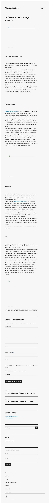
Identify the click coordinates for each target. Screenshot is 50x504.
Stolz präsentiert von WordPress (17, 500)
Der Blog (7, 476)
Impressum (7, 489)
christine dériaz (8, 309)
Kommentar (8, 326)
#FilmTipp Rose (9, 418)
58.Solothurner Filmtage (23, 309)
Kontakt (7, 485)
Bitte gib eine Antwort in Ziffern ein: (15, 370)
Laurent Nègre (10, 310)
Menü (42, 8)
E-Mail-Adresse (9, 352)
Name (7, 346)
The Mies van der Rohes (32, 310)
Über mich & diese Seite (10, 482)
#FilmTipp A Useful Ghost (11, 416)
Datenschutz (8, 492)
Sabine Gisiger (25, 310)
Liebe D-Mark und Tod (17, 310)
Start (6, 473)
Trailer (6, 479)
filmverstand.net (12, 8)
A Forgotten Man (32, 309)
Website (7, 359)
